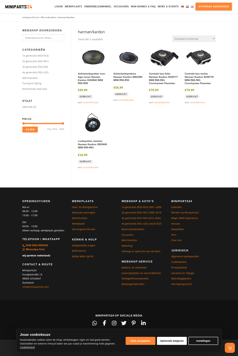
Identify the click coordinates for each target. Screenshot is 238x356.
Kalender (176, 207)
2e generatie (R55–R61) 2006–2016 (141, 212)
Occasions (121, 6)
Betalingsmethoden (133, 284)
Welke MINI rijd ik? (83, 256)
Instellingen (203, 340)
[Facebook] (104, 323)
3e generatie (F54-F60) (35, 66)
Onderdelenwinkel (98, 6)
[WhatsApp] (94, 323)
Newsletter (177, 229)
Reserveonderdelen (133, 229)
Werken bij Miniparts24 (185, 212)
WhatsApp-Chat (35, 249)
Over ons (176, 240)
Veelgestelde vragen (83, 245)
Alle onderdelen (48, 17)
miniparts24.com (30, 17)
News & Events (168, 6)
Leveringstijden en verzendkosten (141, 273)
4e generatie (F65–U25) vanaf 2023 (142, 223)
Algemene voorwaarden (185, 256)
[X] (123, 323)
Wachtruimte (79, 218)
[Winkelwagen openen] (230, 348)
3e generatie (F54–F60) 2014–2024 (141, 218)
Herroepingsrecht (181, 284)
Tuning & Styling (31, 83)
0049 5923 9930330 (36, 245)
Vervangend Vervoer (83, 229)
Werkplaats (73, 6)
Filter (30, 129)
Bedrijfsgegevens (181, 278)
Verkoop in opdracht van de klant (141, 251)
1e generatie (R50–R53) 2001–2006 (141, 207)
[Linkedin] (143, 323)
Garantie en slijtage (182, 273)
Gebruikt (27, 106)
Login (59, 6)
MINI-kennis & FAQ (143, 6)
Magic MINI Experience (184, 218)
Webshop (127, 245)
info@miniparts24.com (35, 286)
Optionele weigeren (172, 340)
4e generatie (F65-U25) (35, 72)
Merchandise (30, 78)
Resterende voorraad (34, 89)
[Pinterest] (133, 323)
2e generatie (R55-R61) (35, 61)
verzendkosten (90, 102)
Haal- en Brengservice (85, 207)
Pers (173, 234)
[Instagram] (114, 323)
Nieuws (175, 223)
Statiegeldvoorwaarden (135, 278)
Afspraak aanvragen (213, 6)
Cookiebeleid (178, 262)
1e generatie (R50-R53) (35, 55)
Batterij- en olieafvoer (134, 267)
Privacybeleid (179, 267)
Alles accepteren (140, 340)
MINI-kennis (79, 250)
